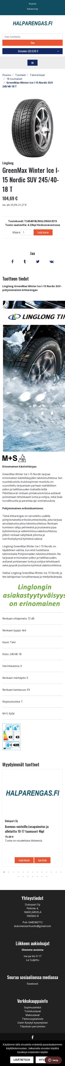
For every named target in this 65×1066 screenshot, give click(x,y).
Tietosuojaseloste (32, 1019)
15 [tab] (23, 876)
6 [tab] (27, 872)
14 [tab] (18, 876)
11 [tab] (51, 872)
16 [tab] (27, 876)
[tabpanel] (32, 818)
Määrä (16, 232)
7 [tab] (32, 872)
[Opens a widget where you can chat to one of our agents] (53, 1060)
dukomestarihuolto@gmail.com (32, 926)
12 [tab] (56, 872)
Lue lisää (42, 860)
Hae (32, 43)
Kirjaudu (32, 3)
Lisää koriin (43, 232)
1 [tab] (4, 872)
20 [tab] (46, 876)
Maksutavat (33, 1015)
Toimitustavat (32, 1011)
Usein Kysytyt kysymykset (32, 1022)
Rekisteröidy (32, 9)
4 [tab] (18, 872)
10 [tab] (46, 872)
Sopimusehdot (32, 1007)
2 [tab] (8, 872)
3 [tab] (13, 872)
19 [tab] (42, 876)
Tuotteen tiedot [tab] (15, 278)
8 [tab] (37, 872)
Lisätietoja (22, 1059)
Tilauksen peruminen (32, 1026)
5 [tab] (23, 872)
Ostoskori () (28, 51)
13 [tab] (60, 872)
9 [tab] (42, 872)
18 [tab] (37, 876)
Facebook (32, 983)
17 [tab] (32, 876)
